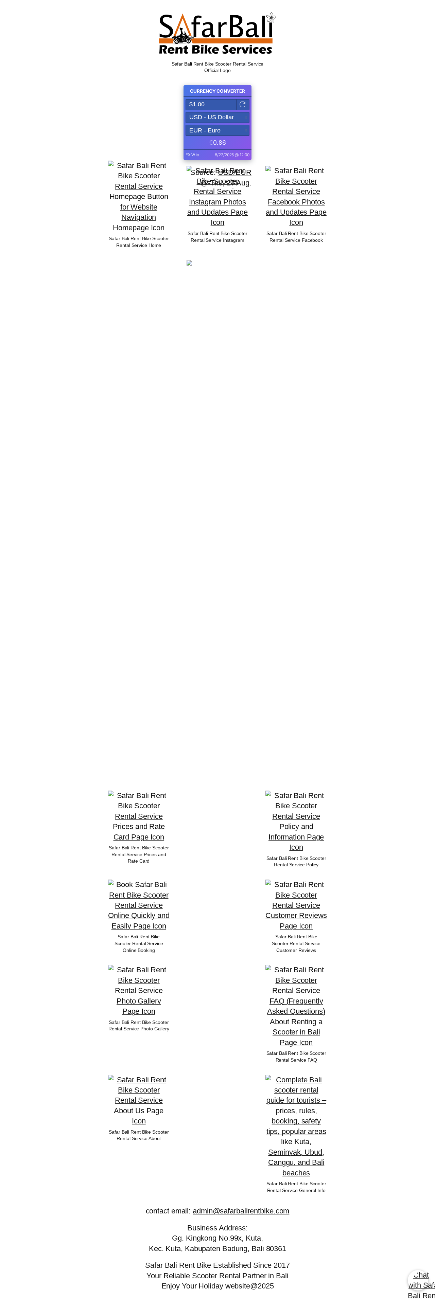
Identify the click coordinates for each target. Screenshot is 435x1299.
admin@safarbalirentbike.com (241, 1211)
